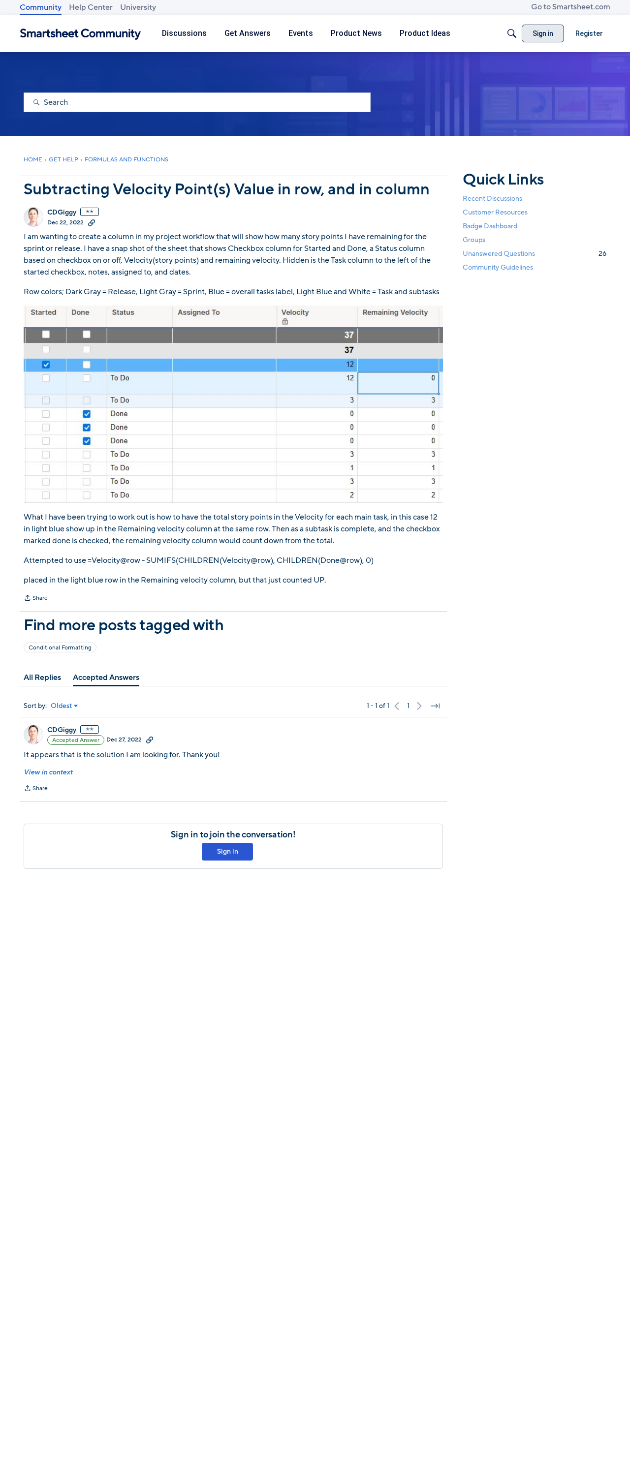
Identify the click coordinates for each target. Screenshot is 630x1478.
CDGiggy (61, 212)
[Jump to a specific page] (435, 706)
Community (41, 7)
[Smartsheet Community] (80, 33)
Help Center (91, 7)
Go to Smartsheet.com (570, 6)
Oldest (61, 706)
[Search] (512, 33)
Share (36, 599)
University (138, 7)
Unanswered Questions (534, 253)
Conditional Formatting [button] (60, 647)
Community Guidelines (498, 268)
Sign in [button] (227, 851)
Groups (474, 240)
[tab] (42, 677)
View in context (48, 772)
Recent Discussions (492, 198)
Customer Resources (495, 212)
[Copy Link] (91, 222)
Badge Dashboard (490, 226)
